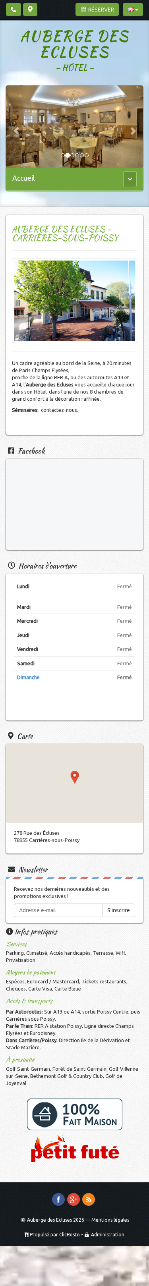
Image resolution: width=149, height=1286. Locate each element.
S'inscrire (118, 910)
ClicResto (69, 1234)
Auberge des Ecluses (74, 44)
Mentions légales (110, 1219)
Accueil (23, 178)
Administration (107, 1234)
